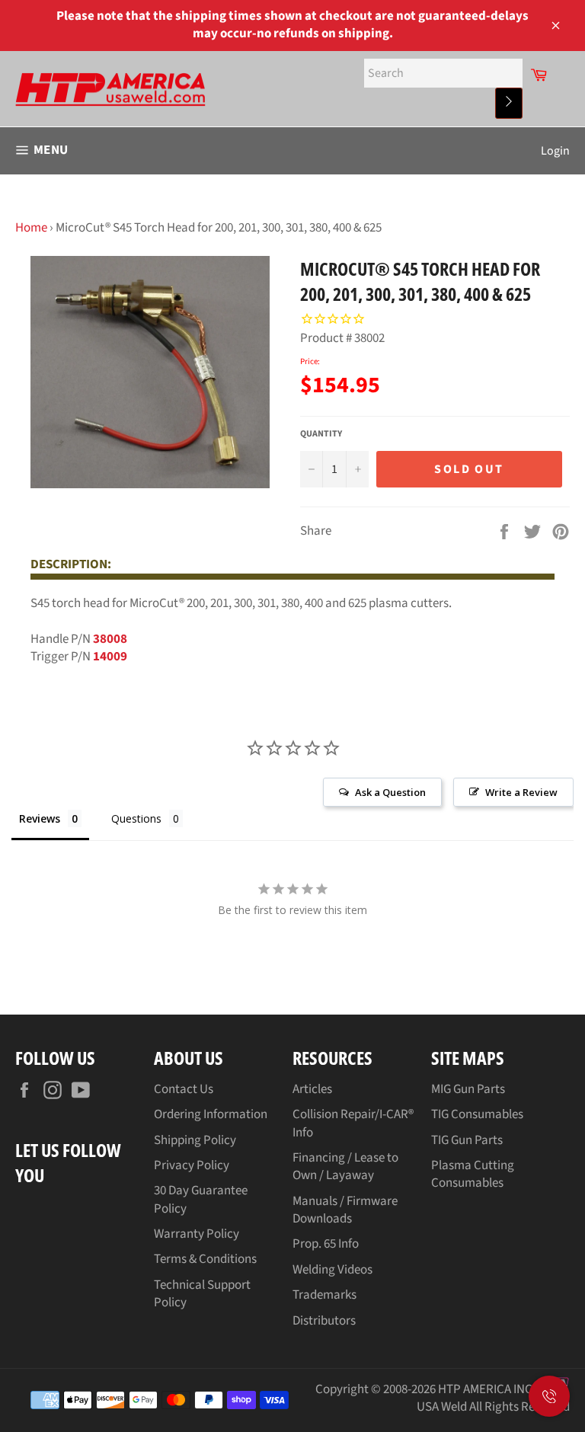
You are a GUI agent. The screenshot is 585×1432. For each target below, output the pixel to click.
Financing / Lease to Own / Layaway (345, 1166)
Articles (312, 1089)
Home (31, 228)
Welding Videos (332, 1270)
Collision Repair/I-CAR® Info (353, 1123)
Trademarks (324, 1295)
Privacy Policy (191, 1165)
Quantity (321, 434)
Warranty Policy (196, 1234)
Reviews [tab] (39, 818)
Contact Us (183, 1089)
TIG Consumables (477, 1114)
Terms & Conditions (205, 1259)
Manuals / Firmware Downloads (345, 1210)
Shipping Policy (195, 1140)
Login (555, 150)
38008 (110, 639)
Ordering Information (210, 1114)
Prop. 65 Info (325, 1244)
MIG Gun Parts (468, 1089)
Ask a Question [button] (390, 792)
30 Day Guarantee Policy (201, 1199)
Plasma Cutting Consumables (472, 1174)
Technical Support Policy (202, 1294)
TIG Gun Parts (467, 1140)
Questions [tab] (136, 818)
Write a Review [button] (521, 792)
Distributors (324, 1321)
